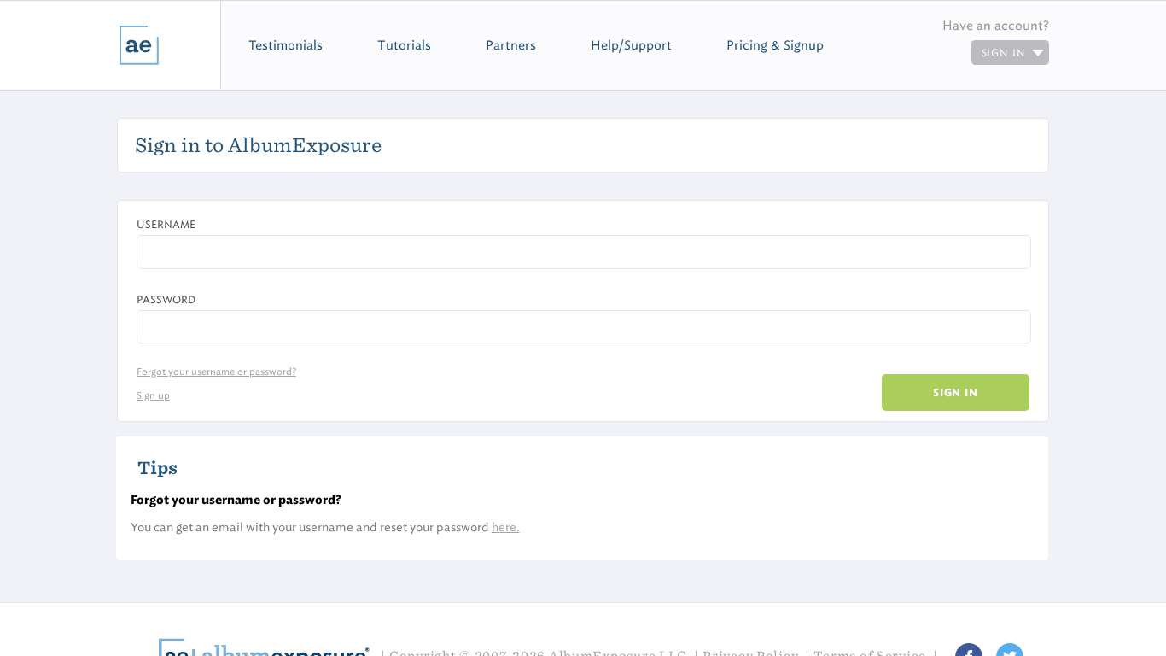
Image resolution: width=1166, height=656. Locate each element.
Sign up (153, 395)
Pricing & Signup (775, 45)
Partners (511, 45)
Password (166, 299)
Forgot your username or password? (216, 372)
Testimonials (285, 45)
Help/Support (631, 45)
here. (506, 527)
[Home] (110, 45)
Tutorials (404, 45)
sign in (1005, 53)
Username (166, 224)
